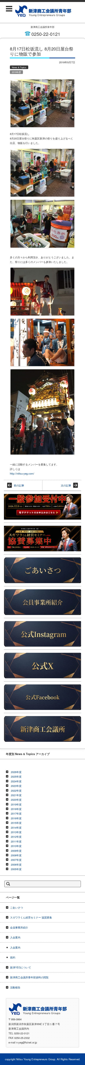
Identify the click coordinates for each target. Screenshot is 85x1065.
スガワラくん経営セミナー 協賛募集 (31, 917)
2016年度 (16, 818)
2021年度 (16, 795)
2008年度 (16, 855)
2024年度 (16, 781)
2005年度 (16, 869)
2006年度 (16, 864)
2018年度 (16, 72)
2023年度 (16, 786)
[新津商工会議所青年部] (43, 11)
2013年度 (16, 832)
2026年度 (16, 772)
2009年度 (16, 851)
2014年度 (16, 827)
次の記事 (66, 485)
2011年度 (16, 841)
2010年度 (16, 846)
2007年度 (16, 860)
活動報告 (15, 987)
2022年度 (16, 790)
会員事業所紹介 (19, 927)
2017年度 (16, 813)
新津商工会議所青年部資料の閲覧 (29, 977)
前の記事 (19, 485)
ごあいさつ (16, 907)
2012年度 (16, 837)
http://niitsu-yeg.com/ (22, 473)
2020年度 (16, 800)
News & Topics (19, 67)
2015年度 (16, 823)
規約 (12, 957)
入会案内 (15, 937)
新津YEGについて (20, 967)
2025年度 (16, 776)
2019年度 (16, 804)
